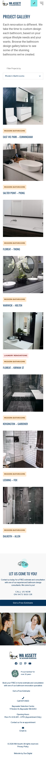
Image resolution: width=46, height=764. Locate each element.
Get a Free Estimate (23, 603)
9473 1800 (23, 594)
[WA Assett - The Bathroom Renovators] (12, 3)
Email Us (23, 731)
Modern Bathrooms (14, 76)
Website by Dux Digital (23, 753)
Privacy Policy (23, 746)
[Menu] (41, 3)
